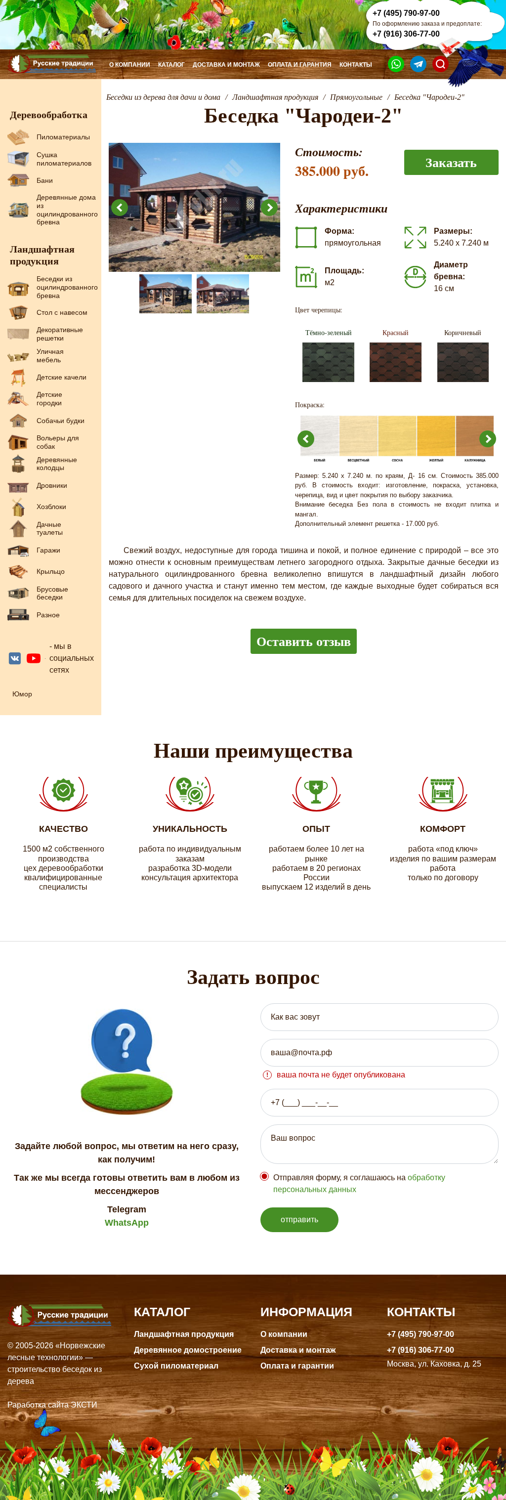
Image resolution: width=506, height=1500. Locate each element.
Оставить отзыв (303, 641)
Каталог (171, 64)
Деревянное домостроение (188, 1350)
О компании (129, 64)
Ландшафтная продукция (184, 1334)
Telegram (126, 1209)
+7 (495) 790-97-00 (406, 13)
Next (269, 207)
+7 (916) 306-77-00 (406, 34)
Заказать (451, 162)
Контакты (355, 64)
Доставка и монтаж (226, 64)
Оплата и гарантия (300, 64)
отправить (299, 1219)
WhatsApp (127, 1223)
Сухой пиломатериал (176, 1366)
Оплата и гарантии (297, 1366)
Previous (119, 207)
